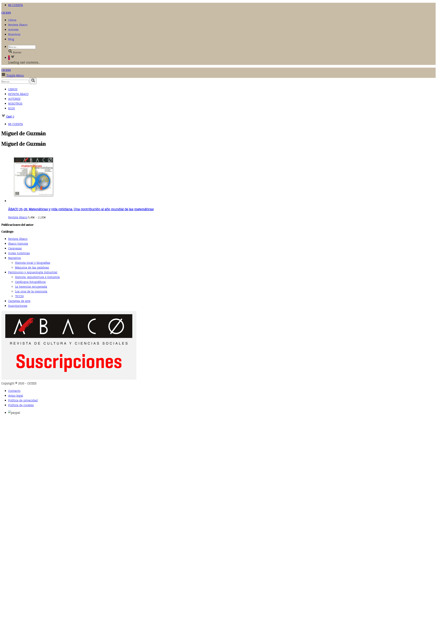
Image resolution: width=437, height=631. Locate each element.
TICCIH (19, 296)
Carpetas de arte (19, 301)
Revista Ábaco (17, 25)
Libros (12, 20)
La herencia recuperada (31, 286)
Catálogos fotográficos (30, 282)
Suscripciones (17, 305)
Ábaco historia (18, 243)
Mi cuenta (15, 5)
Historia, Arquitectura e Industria (37, 277)
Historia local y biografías (32, 262)
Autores (13, 29)
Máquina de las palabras (32, 267)
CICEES (6, 12)
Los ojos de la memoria (31, 291)
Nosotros (14, 34)
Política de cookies (21, 405)
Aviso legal (15, 395)
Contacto (14, 391)
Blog (11, 39)
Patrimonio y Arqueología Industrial (32, 272)
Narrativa (14, 258)
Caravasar (15, 248)
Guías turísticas (19, 253)
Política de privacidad (23, 400)
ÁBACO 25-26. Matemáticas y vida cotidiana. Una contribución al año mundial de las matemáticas (81, 209)
